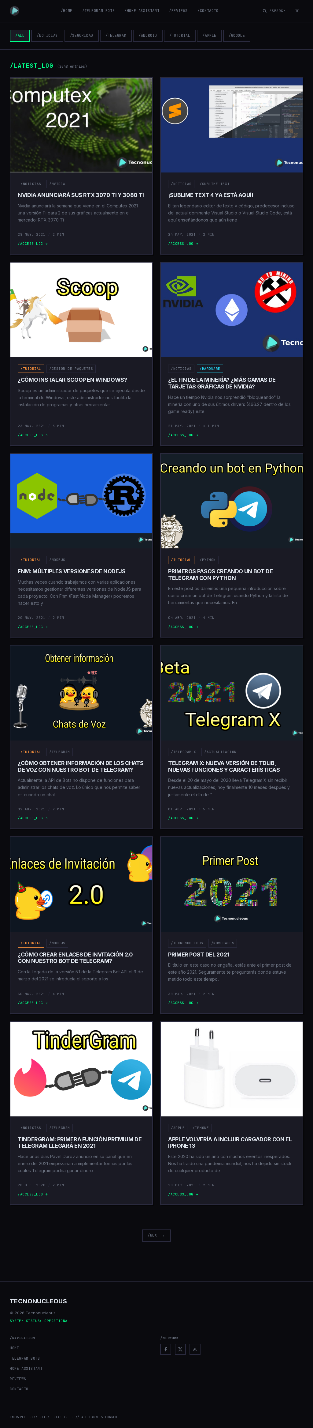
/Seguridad (81, 35)
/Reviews (178, 10)
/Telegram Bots (98, 10)
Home (14, 1348)
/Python (208, 560)
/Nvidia (57, 184)
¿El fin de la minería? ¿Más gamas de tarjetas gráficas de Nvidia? (222, 383)
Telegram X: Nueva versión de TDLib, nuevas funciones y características (224, 766)
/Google (237, 35)
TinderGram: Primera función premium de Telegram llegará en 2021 (80, 1142)
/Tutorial (179, 35)
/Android (147, 35)
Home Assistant (26, 1368)
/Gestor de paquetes (71, 368)
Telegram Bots (25, 1358)
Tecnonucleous (38, 1301)
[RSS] (195, 1349)
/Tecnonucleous (187, 943)
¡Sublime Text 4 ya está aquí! (210, 195)
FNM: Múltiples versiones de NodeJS (72, 571)
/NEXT (153, 1235)
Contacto (19, 1389)
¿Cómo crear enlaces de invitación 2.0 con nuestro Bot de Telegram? (75, 957)
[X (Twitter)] (180, 1349)
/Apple (209, 35)
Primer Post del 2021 (198, 954)
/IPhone (201, 1128)
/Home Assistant (141, 10)
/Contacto (207, 10)
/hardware (210, 368)
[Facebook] (165, 1349)
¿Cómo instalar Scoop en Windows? (72, 380)
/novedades (222, 943)
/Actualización (220, 752)
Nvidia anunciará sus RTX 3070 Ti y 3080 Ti (81, 195)
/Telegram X (183, 752)
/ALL (19, 35)
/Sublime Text (215, 184)
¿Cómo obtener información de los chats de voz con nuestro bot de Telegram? (80, 766)
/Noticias (47, 35)
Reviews (18, 1379)
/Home (66, 10)
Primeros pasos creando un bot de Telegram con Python (220, 574)
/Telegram (115, 35)
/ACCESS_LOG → (33, 243)
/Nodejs (57, 560)
